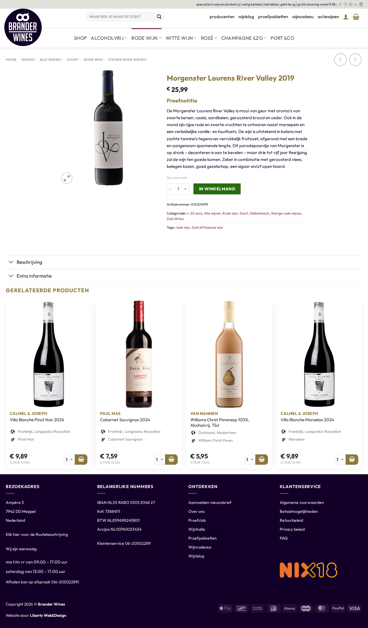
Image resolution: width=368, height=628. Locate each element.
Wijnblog (196, 556)
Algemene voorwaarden (302, 502)
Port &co (282, 38)
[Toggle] (11, 262)
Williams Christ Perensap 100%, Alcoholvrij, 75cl (219, 422)
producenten (222, 16)
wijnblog (246, 16)
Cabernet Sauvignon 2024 (125, 419)
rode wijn (183, 227)
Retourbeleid (291, 520)
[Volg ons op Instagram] (345, 4)
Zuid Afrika (175, 219)
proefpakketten (273, 16)
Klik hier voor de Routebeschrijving (37, 534)
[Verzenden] (159, 16)
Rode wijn (144, 38)
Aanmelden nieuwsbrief (209, 502)
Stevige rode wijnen (127, 59)
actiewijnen (328, 16)
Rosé (207, 38)
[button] (346, 16)
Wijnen (28, 59)
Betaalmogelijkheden (299, 511)
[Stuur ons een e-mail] (350, 4)
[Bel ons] (355, 4)
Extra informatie (34, 276)
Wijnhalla (196, 529)
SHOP (80, 38)
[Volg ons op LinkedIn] (361, 4)
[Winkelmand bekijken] (356, 16)
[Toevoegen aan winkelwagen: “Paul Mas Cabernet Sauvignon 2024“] (171, 459)
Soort (73, 59)
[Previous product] (355, 59)
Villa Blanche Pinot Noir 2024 (37, 419)
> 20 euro (194, 213)
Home (11, 59)
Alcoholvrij (107, 38)
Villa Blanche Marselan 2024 (307, 419)
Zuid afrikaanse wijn (207, 227)
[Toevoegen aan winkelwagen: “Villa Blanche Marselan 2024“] (352, 459)
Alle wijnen (50, 59)
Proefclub (197, 520)
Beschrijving (29, 262)
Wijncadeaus (199, 547)
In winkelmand (217, 188)
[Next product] (340, 59)
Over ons (196, 511)
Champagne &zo (242, 38)
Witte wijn (179, 38)
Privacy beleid (292, 529)
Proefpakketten (202, 538)
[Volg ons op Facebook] (340, 4)
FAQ (284, 538)
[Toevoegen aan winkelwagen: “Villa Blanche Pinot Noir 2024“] (81, 459)
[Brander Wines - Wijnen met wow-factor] (41, 27)
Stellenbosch (259, 213)
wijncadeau (303, 16)
